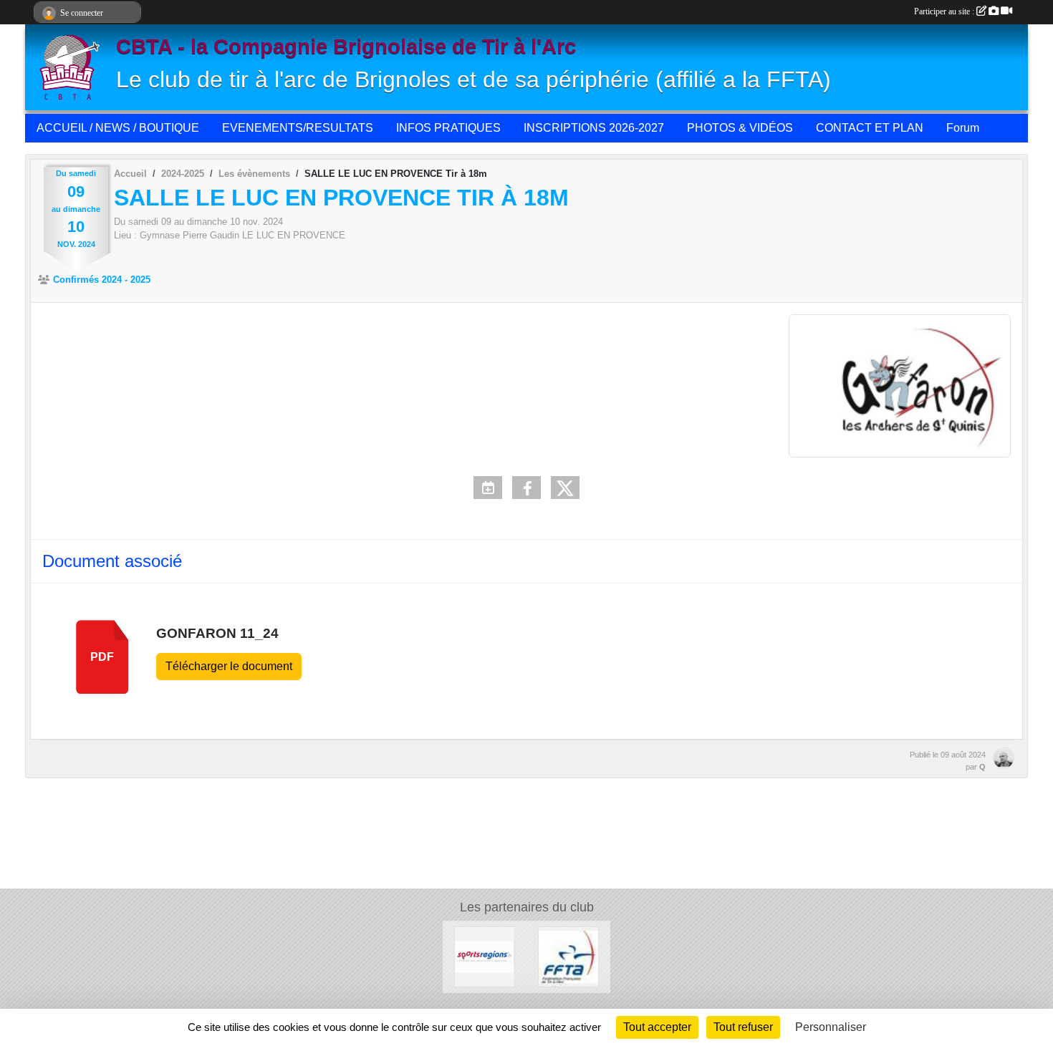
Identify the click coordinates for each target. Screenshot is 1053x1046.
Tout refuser (743, 1027)
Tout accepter (657, 1027)
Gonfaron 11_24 (217, 633)
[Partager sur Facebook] (526, 487)
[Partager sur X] (565, 487)
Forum (962, 128)
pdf (102, 657)
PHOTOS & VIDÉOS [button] (740, 128)
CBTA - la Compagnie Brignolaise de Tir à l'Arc (346, 46)
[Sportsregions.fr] (484, 956)
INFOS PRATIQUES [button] (448, 128)
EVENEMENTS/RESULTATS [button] (297, 128)
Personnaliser (830, 1027)
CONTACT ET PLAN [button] (869, 128)
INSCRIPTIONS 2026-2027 (594, 128)
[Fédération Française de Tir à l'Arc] (568, 956)
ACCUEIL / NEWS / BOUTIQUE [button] (118, 128)
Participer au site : (945, 11)
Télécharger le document (228, 666)
